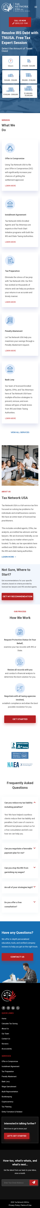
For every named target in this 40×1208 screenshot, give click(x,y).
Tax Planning (6, 1107)
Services (6, 1056)
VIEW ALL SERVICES (20, 432)
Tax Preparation (8, 1071)
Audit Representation (10, 1092)
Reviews (5, 1044)
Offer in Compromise (10, 1061)
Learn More (8, 557)
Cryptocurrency (7, 1102)
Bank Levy (6, 1081)
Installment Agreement (10, 1066)
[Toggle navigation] (35, 6)
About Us (5, 1029)
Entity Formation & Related (12, 1112)
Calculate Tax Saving (10, 1024)
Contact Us (17, 957)
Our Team (5, 1034)
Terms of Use (26, 1205)
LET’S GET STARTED (16, 1136)
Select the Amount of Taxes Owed (17, 49)
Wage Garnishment (9, 1087)
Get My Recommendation (17, 596)
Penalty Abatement (9, 1076)
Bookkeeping (7, 1097)
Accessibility (7, 1049)
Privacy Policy (14, 1205)
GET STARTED (20, 719)
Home (4, 1019)
